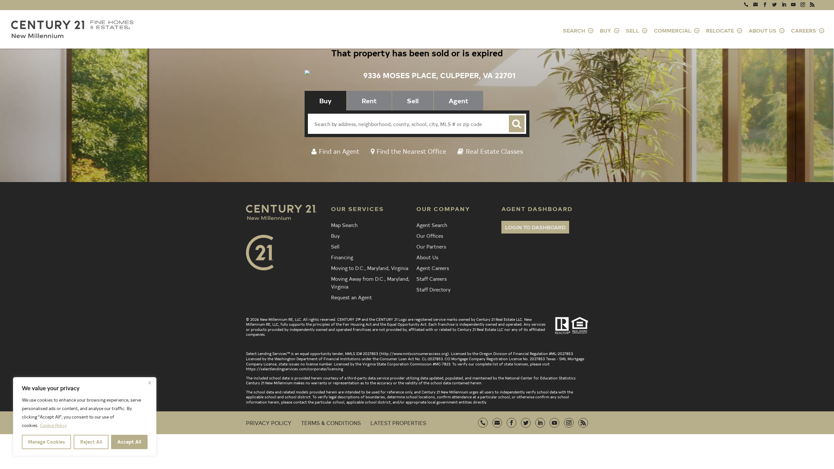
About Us (427, 257)
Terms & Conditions (331, 423)
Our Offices (429, 235)
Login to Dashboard (535, 227)
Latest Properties (398, 423)
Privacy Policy (269, 423)
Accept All (129, 442)
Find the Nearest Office (411, 151)
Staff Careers (431, 278)
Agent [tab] (458, 100)
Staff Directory (433, 289)
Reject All (91, 442)
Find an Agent (339, 151)
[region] (84, 416)
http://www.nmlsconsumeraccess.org (414, 353)
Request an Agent (351, 297)
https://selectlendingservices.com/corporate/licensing (294, 368)
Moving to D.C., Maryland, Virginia (369, 267)
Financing (342, 257)
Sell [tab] (413, 100)
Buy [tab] (325, 100)
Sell (335, 246)
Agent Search (431, 224)
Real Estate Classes (494, 151)
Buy (335, 235)
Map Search (344, 224)
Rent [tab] (369, 100)
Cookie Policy (53, 425)
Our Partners (431, 246)
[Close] (149, 383)
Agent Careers (432, 267)
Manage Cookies (46, 442)
